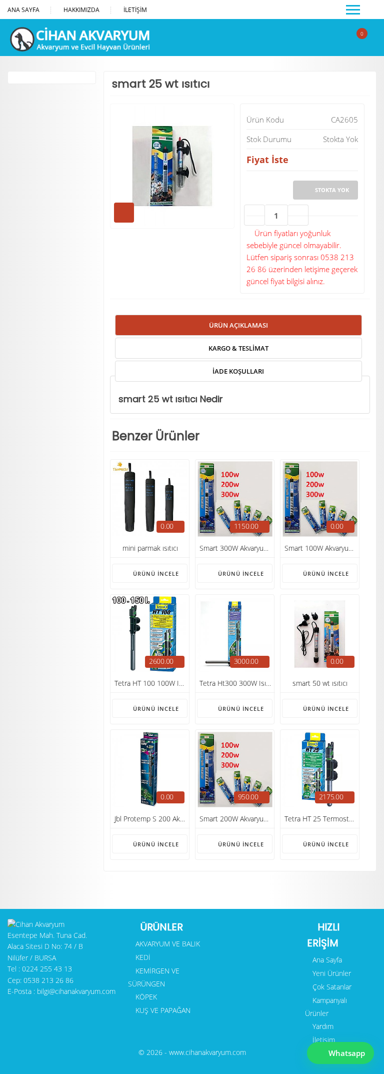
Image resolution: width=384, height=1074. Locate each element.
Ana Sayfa (24, 10)
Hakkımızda (82, 10)
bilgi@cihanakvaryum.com (76, 991)
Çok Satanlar (331, 986)
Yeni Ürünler (330, 973)
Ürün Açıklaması (238, 325)
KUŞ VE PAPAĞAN (162, 1010)
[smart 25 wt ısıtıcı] (172, 226)
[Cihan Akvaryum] (79, 49)
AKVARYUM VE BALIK (167, 943)
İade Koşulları (238, 371)
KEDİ (142, 957)
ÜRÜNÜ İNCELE (155, 573)
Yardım (322, 1026)
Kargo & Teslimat (238, 348)
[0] (353, 43)
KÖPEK (145, 996)
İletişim (135, 10)
